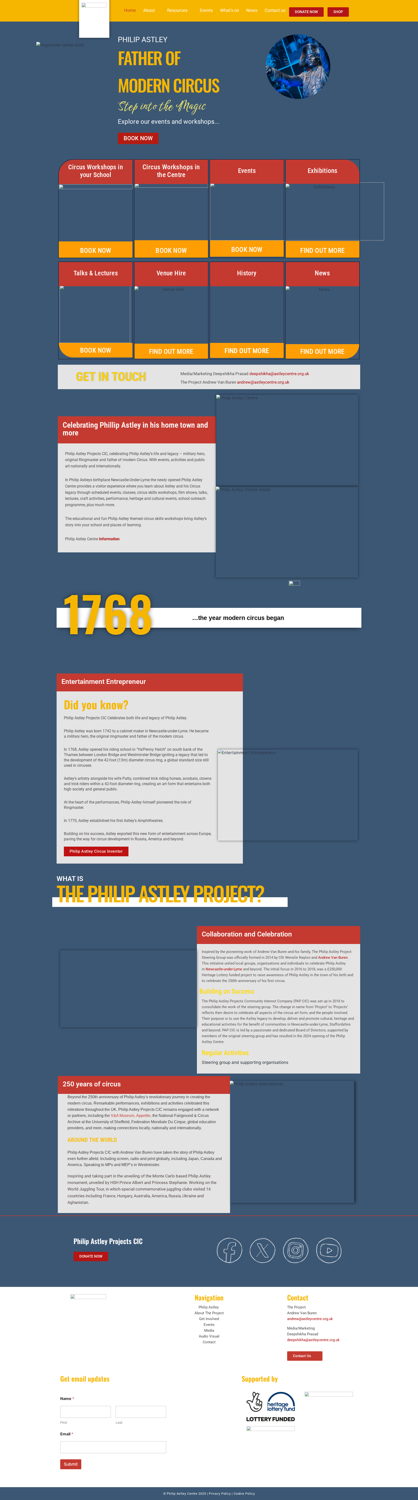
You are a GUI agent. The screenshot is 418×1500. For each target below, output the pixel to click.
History (247, 273)
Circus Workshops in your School (95, 171)
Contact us (275, 10)
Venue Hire (171, 273)
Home (130, 10)
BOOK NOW (95, 251)
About (149, 10)
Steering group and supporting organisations (246, 1062)
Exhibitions (322, 171)
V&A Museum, (123, 1115)
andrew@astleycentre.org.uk (263, 382)
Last (119, 1422)
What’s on (229, 10)
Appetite (143, 1115)
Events (206, 10)
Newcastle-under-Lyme (224, 969)
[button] (152, 10)
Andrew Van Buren (333, 957)
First (63, 1422)
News (251, 10)
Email (66, 1434)
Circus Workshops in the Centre (171, 171)
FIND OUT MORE (322, 251)
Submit (71, 1464)
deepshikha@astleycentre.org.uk (279, 373)
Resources (177, 10)
